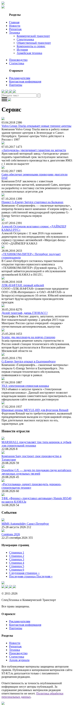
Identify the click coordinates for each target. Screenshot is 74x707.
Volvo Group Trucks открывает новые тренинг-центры (36, 125)
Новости (14, 25)
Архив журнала (19, 660)
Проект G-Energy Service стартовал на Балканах (32, 202)
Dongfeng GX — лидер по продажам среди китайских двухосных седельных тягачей (36, 472)
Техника (14, 32)
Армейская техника (29, 53)
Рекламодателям (19, 78)
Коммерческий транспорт (33, 36)
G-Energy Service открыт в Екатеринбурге (29, 361)
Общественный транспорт (34, 42)
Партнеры (15, 85)
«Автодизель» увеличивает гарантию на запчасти (34, 150)
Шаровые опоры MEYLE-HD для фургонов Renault (35, 410)
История (22, 49)
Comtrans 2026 (11, 534)
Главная (14, 22)
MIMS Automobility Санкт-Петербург (25, 523)
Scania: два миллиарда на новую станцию (28, 337)
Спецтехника (25, 39)
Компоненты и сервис (31, 46)
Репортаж (15, 29)
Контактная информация (25, 81)
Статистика (16, 63)
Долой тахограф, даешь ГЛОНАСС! (25, 313)
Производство (18, 59)
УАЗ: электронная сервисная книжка (25, 385)
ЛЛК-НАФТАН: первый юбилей (23, 285)
